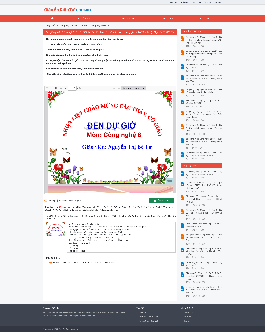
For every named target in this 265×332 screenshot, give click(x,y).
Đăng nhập (196, 2)
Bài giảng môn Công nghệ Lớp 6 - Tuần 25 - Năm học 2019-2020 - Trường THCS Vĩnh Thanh (204, 142)
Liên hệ (218, 2)
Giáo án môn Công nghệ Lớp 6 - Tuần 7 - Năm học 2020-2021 (204, 225)
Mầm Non (86, 18)
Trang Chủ (173, 2)
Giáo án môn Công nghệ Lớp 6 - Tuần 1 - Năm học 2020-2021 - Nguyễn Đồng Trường (204, 251)
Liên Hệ (142, 313)
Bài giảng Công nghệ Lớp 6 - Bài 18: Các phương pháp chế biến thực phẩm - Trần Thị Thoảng (204, 54)
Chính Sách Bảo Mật (148, 321)
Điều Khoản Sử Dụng (148, 317)
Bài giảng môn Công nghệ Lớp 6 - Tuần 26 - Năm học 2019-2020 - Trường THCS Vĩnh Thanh (204, 78)
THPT (206, 18)
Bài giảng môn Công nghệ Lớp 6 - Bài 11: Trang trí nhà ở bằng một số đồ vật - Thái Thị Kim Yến (204, 40)
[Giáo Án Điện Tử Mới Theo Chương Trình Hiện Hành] (67, 9)
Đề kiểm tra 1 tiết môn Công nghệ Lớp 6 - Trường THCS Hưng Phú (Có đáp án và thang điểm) (204, 185)
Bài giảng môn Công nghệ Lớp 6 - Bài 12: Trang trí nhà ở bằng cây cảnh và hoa (204, 213)
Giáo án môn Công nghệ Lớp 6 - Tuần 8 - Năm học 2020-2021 (204, 101)
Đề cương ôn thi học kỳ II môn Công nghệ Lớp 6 (204, 66)
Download (163, 200)
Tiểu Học (130, 18)
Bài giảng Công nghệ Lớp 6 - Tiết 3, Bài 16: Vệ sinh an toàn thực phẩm (204, 90)
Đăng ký (184, 2)
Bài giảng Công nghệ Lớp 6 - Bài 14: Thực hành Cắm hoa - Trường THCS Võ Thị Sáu (204, 199)
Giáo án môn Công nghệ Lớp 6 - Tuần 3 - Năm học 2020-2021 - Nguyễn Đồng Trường (204, 276)
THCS (170, 18)
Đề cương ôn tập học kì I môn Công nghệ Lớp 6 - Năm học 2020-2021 (204, 154)
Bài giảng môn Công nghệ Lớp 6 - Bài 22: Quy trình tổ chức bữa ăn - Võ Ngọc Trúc (204, 128)
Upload (208, 2)
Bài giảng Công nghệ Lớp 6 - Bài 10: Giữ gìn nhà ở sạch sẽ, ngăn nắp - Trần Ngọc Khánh (204, 114)
